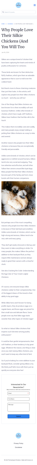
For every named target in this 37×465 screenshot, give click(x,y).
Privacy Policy (18, 443)
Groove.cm (30, 460)
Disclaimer (18, 447)
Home (3, 24)
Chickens (10, 24)
